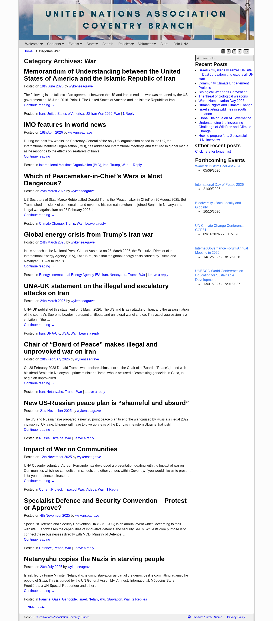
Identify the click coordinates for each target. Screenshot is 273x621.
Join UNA (181, 44)
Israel (82, 599)
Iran (42, 113)
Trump (115, 165)
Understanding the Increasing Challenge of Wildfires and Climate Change (225, 127)
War (117, 113)
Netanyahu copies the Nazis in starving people (94, 558)
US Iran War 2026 (99, 113)
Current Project (50, 489)
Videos (91, 489)
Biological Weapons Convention (223, 92)
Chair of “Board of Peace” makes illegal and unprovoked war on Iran (90, 348)
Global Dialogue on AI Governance (225, 118)
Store (91, 44)
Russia (44, 438)
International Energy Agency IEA (75, 275)
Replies (139, 599)
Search (107, 44)
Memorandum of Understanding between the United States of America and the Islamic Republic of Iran (102, 75)
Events (73, 44)
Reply (128, 113)
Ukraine (57, 438)
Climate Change (51, 223)
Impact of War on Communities (71, 449)
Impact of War (74, 489)
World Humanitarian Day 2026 (221, 101)
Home (28, 51)
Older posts (34, 607)
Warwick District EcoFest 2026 (218, 166)
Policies (124, 44)
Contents (54, 44)
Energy (44, 275)
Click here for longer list (213, 151)
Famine (45, 599)
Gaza (56, 599)
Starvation (114, 599)
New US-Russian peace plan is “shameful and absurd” (106, 402)
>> (246, 51)
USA (65, 333)
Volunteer (145, 44)
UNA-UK (53, 333)
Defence (45, 548)
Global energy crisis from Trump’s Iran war (88, 234)
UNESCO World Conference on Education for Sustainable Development (219, 275)
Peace (58, 548)
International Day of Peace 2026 (219, 184)
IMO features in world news (65, 124)
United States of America (65, 113)
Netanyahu (118, 275)
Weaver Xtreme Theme (207, 617)
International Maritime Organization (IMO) (70, 165)
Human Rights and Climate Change (226, 105)
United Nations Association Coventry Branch (62, 617)
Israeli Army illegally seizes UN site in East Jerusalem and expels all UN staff (226, 74)
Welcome (32, 44)
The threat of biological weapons (223, 96)
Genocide (69, 599)
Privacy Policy (236, 617)
